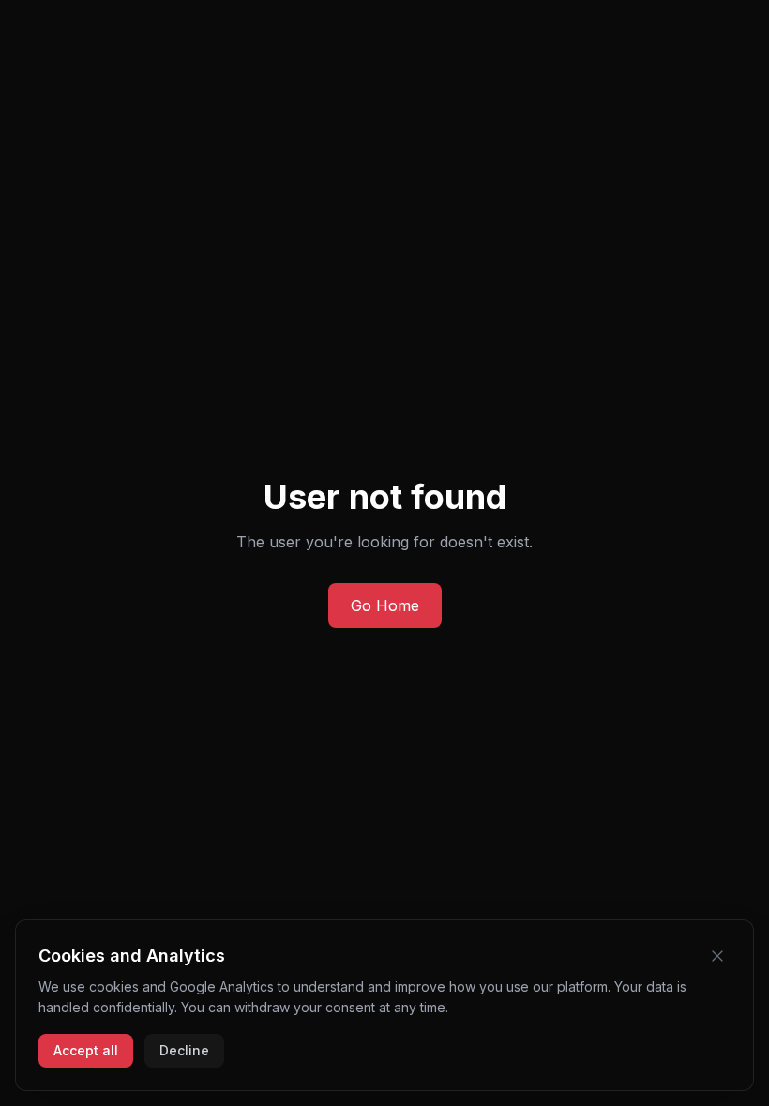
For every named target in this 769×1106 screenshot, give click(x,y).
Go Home (385, 605)
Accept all (85, 1050)
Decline (184, 1050)
